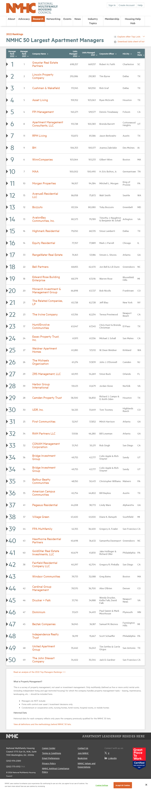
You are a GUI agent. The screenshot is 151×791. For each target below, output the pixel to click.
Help (140, 5)
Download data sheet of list (131, 41)
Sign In (112, 5)
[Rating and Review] (139, 757)
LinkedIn (112, 758)
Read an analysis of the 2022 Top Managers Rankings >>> (40, 671)
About (11, 19)
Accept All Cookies (123, 785)
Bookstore (82, 758)
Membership (112, 19)
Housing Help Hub (133, 21)
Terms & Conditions (51, 753)
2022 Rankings (14, 34)
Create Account (127, 5)
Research (38, 19)
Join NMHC (83, 753)
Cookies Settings (102, 785)
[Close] (146, 784)
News (77, 19)
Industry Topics (93, 21)
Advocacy (24, 19)
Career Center (48, 748)
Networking (53, 19)
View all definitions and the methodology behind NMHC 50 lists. (42, 724)
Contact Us (83, 748)
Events (67, 19)
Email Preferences (51, 758)
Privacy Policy (49, 763)
